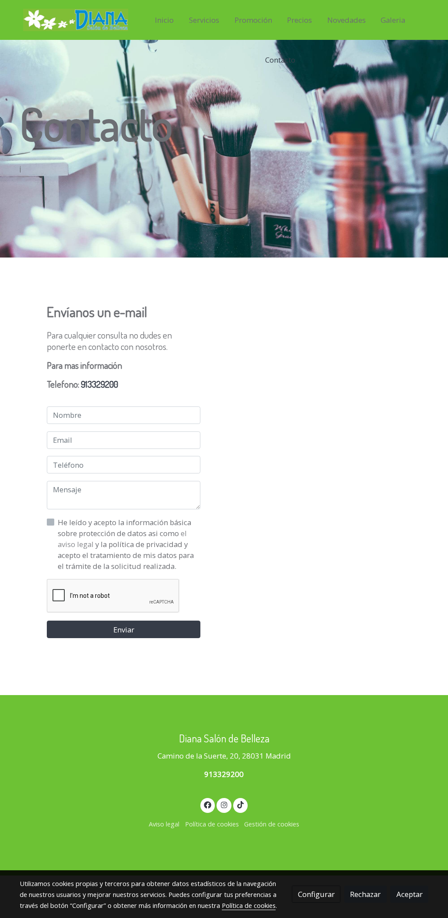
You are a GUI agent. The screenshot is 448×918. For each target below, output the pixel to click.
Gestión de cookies (271, 823)
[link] (75, 20)
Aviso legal (164, 823)
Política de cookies (212, 823)
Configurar (316, 894)
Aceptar (409, 894)
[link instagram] (224, 804)
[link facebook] (207, 804)
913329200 (99, 384)
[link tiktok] (241, 804)
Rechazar (365, 894)
